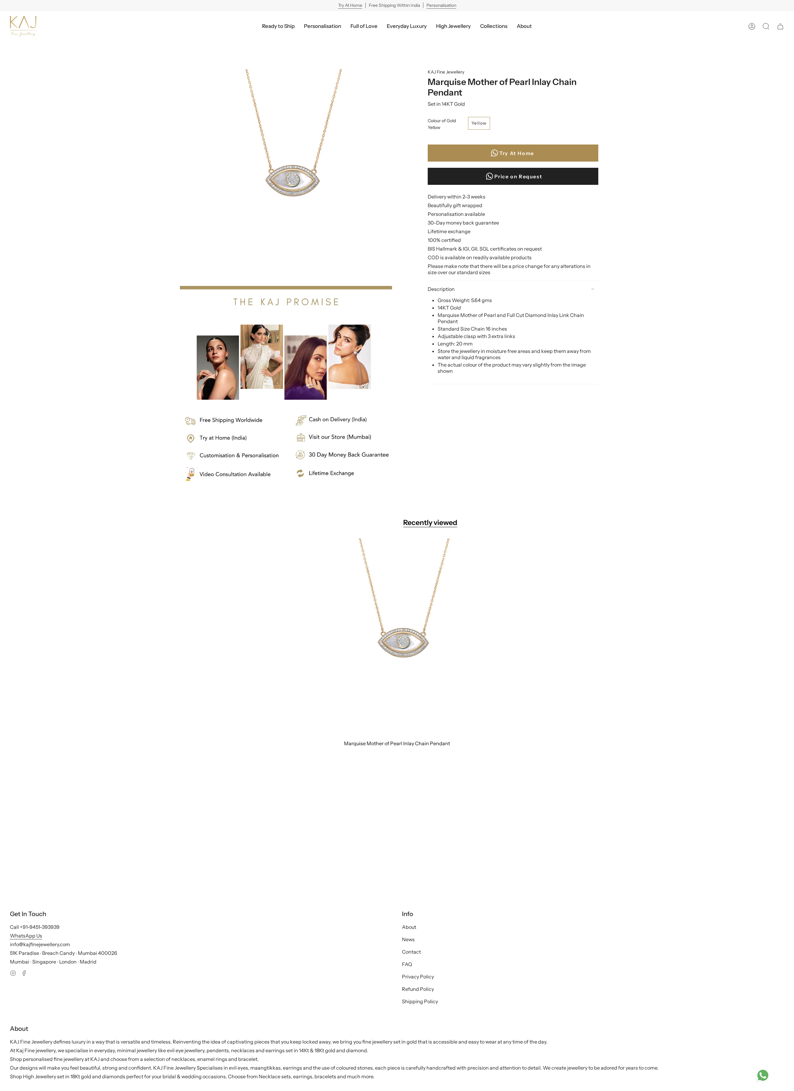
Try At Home (350, 5)
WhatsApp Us (26, 936)
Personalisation (441, 5)
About (409, 927)
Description (441, 289)
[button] (406, 26)
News (408, 939)
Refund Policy (418, 989)
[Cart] (780, 26)
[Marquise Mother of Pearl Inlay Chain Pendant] (397, 637)
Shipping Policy (420, 1001)
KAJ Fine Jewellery (446, 72)
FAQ (407, 964)
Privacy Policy (418, 976)
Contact (411, 952)
